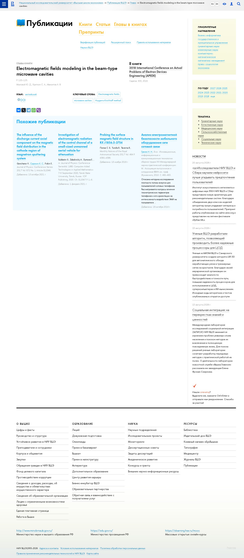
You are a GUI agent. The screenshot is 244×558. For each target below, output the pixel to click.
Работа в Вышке (25, 516)
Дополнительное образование (90, 471)
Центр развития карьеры (86, 477)
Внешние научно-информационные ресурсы (153, 471)
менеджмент (218, 60)
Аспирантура (79, 465)
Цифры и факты (25, 430)
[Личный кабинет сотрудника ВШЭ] (231, 4)
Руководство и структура (31, 435)
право (201, 64)
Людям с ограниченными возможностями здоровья (40, 503)
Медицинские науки (211, 128)
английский (31, 94)
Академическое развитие (143, 459)
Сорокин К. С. (37, 163)
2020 (225, 92)
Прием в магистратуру (85, 459)
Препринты (91, 32)
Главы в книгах (130, 24)
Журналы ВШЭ (192, 459)
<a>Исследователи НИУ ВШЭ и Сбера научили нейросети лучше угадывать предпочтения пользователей (213, 175)
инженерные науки (208, 49)
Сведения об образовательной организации (42, 495)
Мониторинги (136, 441)
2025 (224, 88)
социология (211, 64)
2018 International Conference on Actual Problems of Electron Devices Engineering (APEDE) (155, 72)
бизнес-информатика (209, 35)
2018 (206, 96)
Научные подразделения (142, 430)
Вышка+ (76, 453)
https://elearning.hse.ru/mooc (182, 530)
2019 (200, 96)
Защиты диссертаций (140, 453)
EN (217, 4)
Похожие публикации (41, 121)
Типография (191, 447)
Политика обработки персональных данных (122, 548)
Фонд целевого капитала (31, 471)
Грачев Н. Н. (147, 151)
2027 (212, 88)
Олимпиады (79, 441)
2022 (212, 92)
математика (204, 60)
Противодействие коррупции (33, 477)
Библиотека (191, 430)
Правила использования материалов (154, 42)
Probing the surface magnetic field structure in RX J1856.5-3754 (116, 139)
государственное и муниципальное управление (213, 40)
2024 (200, 92)
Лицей (75, 430)
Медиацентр (191, 453)
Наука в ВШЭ (86, 47)
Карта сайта (93, 553)
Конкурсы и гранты (139, 465)
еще (213, 96)
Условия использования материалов (79, 548)
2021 (218, 92)
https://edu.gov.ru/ (102, 530)
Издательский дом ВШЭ (197, 435)
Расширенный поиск (121, 42)
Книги (85, 24)
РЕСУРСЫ (190, 423)
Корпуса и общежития (29, 453)
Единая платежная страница (32, 510)
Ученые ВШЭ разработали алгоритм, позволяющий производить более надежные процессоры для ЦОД (213, 240)
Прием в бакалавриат (84, 447)
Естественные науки (212, 124)
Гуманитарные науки (212, 121)
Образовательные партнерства (90, 489)
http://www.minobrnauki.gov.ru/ (34, 530)
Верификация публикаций (92, 42)
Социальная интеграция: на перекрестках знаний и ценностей (210, 314)
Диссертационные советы (143, 447)
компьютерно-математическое (207, 55)
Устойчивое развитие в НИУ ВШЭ (36, 441)
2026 (218, 88)
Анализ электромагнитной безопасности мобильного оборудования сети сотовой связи (159, 140)
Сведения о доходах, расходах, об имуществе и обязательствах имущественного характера (36, 486)
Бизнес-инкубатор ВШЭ (85, 483)
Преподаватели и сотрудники (34, 447)
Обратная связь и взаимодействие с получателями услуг (93, 496)
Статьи (103, 24)
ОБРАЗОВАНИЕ (82, 423)
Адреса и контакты (49, 548)
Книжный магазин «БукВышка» (201, 441)
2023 (206, 92)
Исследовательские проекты (145, 435)
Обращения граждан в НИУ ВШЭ (35, 465)
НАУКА (133, 423)
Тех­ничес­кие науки (211, 142)
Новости (199, 156)
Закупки (21, 459)
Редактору (231, 547)
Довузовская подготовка (86, 435)
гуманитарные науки (208, 46)
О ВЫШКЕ (23, 423)
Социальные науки (211, 139)
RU (212, 4)
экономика (203, 67)
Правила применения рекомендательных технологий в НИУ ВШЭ (50, 553)
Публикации (49, 23)
